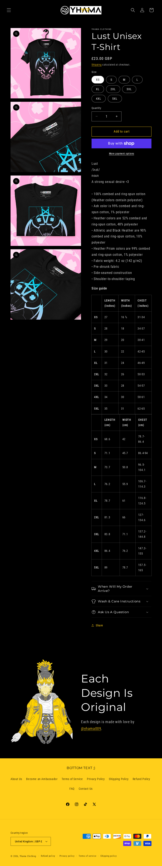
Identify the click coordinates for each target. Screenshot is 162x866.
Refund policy (48, 856)
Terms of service (87, 856)
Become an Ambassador (41, 779)
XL (98, 89)
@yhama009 (91, 728)
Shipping (97, 64)
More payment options (121, 153)
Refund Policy (141, 779)
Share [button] (99, 625)
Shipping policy (108, 856)
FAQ (71, 788)
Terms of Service (72, 779)
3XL (129, 89)
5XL (114, 98)
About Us (16, 779)
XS (98, 79)
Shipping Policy (118, 779)
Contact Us (86, 788)
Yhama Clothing (28, 856)
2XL (113, 89)
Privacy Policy (96, 779)
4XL (98, 98)
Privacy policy (67, 856)
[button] (9, 10)
